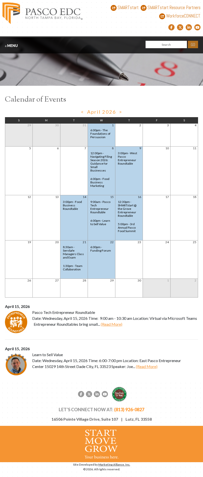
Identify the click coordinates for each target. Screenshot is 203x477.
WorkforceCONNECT (183, 16)
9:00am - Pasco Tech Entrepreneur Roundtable (100, 207)
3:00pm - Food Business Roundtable (72, 205)
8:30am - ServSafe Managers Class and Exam (73, 252)
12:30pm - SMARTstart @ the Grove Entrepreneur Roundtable (127, 208)
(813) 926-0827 (129, 409)
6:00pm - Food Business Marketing (99, 182)
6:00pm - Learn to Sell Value (100, 222)
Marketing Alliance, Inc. (114, 464)
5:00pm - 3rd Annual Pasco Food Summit (127, 227)
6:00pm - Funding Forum (100, 248)
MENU (12, 45)
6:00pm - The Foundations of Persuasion (100, 133)
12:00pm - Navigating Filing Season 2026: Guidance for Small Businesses (101, 161)
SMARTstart (128, 8)
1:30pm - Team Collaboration (72, 267)
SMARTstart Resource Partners (174, 8)
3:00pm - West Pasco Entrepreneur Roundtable (127, 158)
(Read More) (111, 324)
